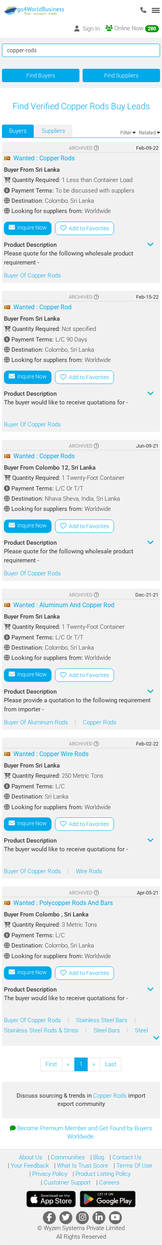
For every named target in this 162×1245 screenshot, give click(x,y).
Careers (109, 1182)
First (51, 1064)
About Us (30, 1157)
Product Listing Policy (102, 1173)
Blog (98, 1157)
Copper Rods (99, 722)
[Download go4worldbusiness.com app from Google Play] (108, 1199)
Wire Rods (89, 871)
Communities (67, 1157)
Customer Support (66, 1182)
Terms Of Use (133, 1165)
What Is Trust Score (81, 1165)
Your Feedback (29, 1165)
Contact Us (126, 1157)
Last (110, 1064)
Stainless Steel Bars (102, 1020)
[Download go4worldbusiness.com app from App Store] (51, 1199)
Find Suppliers (121, 75)
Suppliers (53, 130)
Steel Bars (108, 1030)
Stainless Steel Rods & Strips (42, 1030)
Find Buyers (40, 75)
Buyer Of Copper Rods (32, 275)
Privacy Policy (49, 1173)
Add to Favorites (87, 228)
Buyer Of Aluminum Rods (37, 722)
